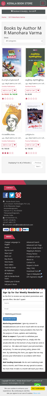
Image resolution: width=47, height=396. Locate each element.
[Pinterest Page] (19, 197)
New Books (9, 262)
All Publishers (9, 271)
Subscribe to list (10, 319)
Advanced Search (33, 242)
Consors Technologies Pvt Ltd (13, 383)
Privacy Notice (32, 254)
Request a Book (33, 266)
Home (4, 17)
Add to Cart (7, 91)
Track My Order (10, 268)
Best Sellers (9, 265)
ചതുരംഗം (29, 134)
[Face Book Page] (6, 197)
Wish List (8, 256)
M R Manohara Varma (17, 17)
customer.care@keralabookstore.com (18, 225)
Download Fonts (33, 271)
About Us (30, 260)
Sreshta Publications (8, 87)
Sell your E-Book (11, 285)
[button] (23, 12)
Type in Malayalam (33, 274)
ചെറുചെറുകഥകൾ (10, 80)
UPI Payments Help (34, 277)
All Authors (9, 274)
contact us (7, 346)
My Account (9, 250)
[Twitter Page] (12, 197)
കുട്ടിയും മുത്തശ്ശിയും (34, 80)
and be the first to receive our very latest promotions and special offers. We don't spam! (23, 296)
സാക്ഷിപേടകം (8, 134)
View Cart (8, 253)
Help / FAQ (31, 268)
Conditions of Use (33, 257)
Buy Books (9, 259)
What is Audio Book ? (35, 248)
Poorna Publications (31, 141)
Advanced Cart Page (34, 245)
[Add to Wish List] (15, 91)
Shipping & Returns (34, 251)
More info (36, 393)
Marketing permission (13, 314)
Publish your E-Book (12, 282)
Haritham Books (30, 87)
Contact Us (31, 263)
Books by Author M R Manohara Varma (23, 31)
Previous (37, 163)
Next (38, 167)
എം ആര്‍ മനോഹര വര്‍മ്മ (12, 84)
